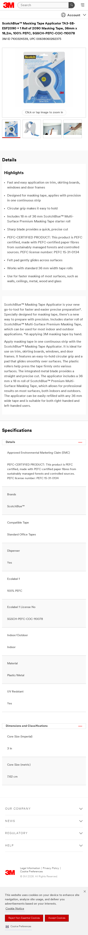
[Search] (72, 5)
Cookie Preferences (31, 871)
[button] (18, 926)
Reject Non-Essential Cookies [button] (24, 918)
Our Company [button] (18, 808)
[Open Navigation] (82, 5)
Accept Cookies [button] (56, 918)
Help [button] (9, 845)
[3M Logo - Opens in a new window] (8, 5)
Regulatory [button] (16, 833)
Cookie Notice (15, 908)
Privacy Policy (51, 868)
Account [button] (74, 15)
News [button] (10, 821)
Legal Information (30, 868)
